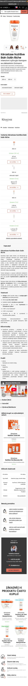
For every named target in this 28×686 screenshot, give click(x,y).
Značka (5, 127)
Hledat (24, 11)
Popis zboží (7, 246)
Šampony (9, 16)
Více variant (6, 93)
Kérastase (24, 112)
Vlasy (4, 16)
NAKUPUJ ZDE (12, 4)
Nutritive (17, 127)
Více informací (5, 72)
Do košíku (13, 162)
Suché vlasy (16, 16)
